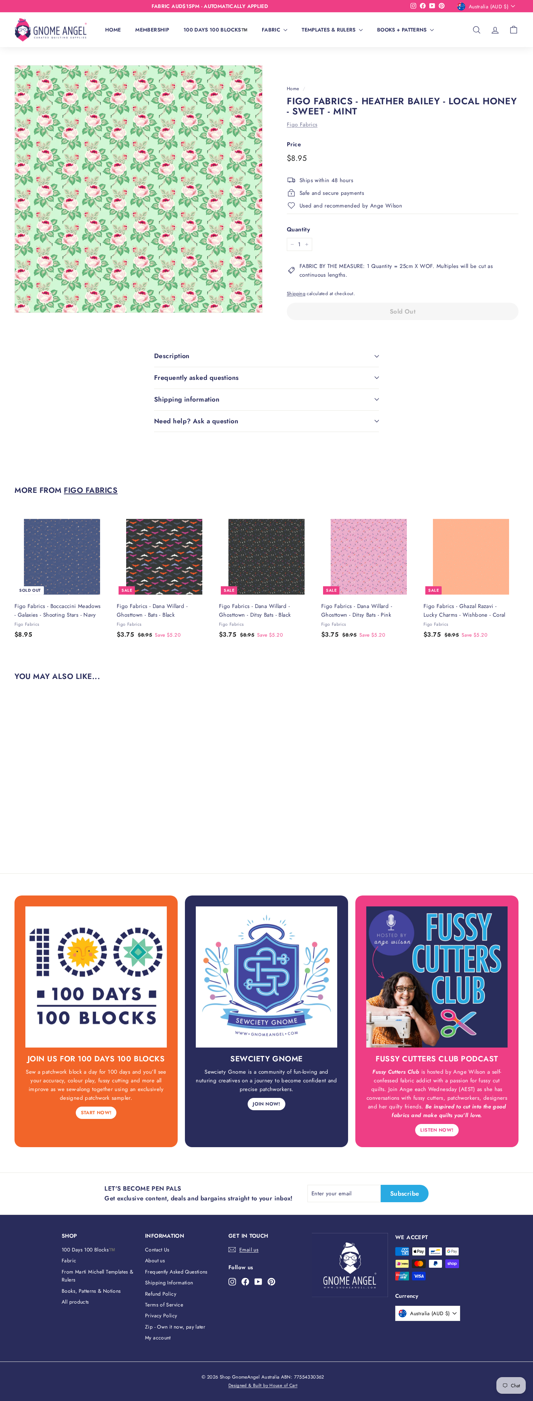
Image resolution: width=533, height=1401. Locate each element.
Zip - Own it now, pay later (175, 1326)
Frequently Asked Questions (176, 1271)
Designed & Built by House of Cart (262, 1385)
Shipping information (186, 399)
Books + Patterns (402, 29)
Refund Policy (160, 1293)
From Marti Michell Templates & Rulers (97, 1275)
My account (158, 1337)
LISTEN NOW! (436, 1130)
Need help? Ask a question (196, 421)
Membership (152, 29)
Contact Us (157, 1249)
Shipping (296, 293)
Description (172, 356)
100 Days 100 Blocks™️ (215, 29)
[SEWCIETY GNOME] (266, 977)
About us (155, 1260)
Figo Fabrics (302, 125)
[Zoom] (138, 189)
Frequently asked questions (196, 377)
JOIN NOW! (266, 1103)
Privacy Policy (161, 1315)
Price (294, 144)
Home (113, 29)
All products (75, 1301)
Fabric (272, 29)
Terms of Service (164, 1304)
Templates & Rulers (329, 29)
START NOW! (96, 1112)
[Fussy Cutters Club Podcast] (437, 977)
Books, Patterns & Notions (91, 1291)
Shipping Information (169, 1282)
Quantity (298, 229)
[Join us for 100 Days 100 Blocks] (96, 977)
